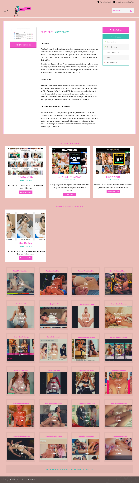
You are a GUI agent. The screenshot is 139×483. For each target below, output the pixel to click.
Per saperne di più (25, 192)
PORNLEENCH (62, 32)
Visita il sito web (25, 180)
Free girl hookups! (105, 2)
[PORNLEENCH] (23, 34)
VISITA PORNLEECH (23, 45)
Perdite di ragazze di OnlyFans (125, 2)
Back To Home (117, 30)
